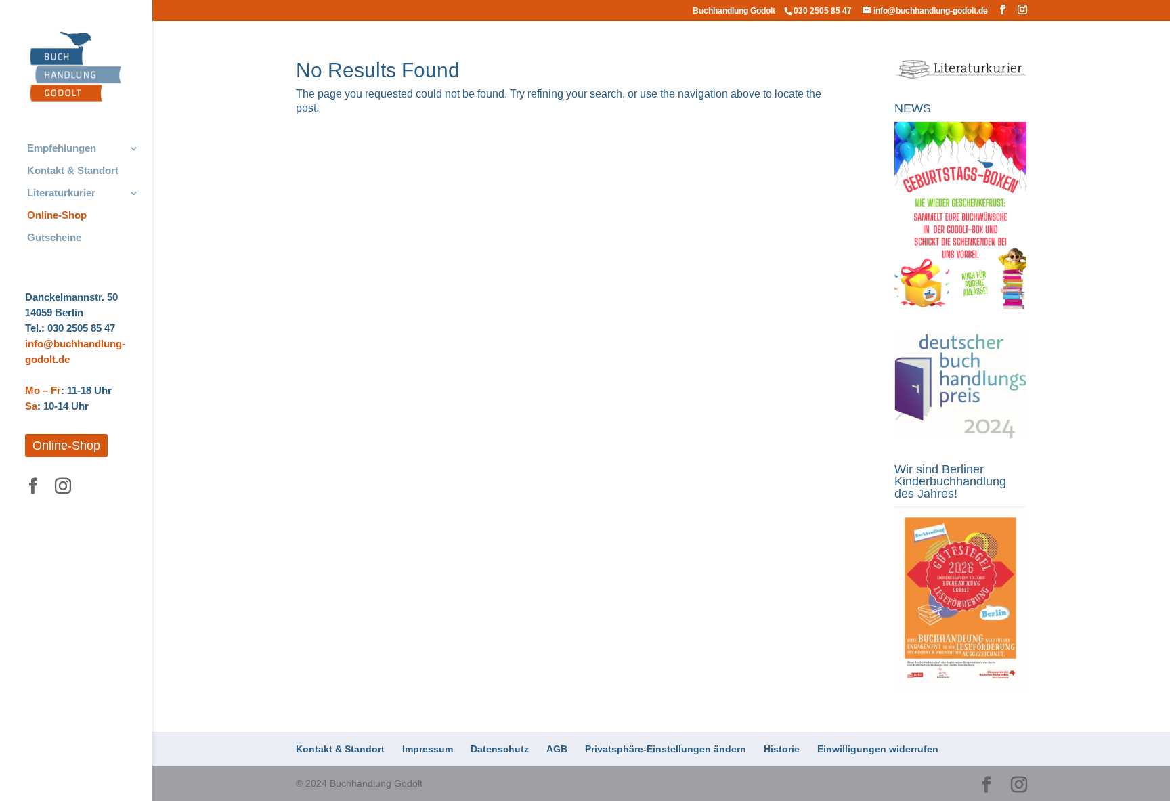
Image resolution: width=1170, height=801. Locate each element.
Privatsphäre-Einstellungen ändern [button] (665, 748)
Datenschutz (500, 748)
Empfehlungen (61, 149)
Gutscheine (54, 238)
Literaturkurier (61, 193)
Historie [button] (782, 748)
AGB (556, 748)
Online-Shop (57, 216)
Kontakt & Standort (72, 171)
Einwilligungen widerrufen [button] (877, 748)
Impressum (427, 748)
